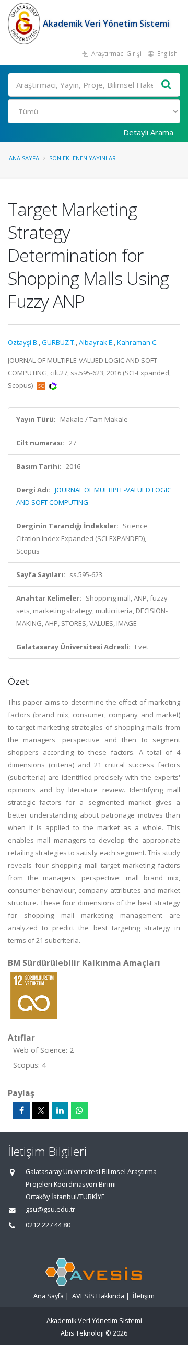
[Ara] (166, 85)
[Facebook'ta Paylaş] (21, 1110)
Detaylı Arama (148, 132)
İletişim (144, 1296)
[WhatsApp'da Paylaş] (79, 1110)
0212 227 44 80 (48, 1225)
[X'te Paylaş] (40, 1110)
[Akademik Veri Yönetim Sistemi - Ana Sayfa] (25, 23)
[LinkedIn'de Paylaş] (60, 1110)
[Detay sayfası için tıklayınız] (34, 994)
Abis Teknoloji (82, 1333)
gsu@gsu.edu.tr (50, 1209)
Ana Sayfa (24, 158)
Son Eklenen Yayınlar (82, 158)
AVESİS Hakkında (98, 1296)
